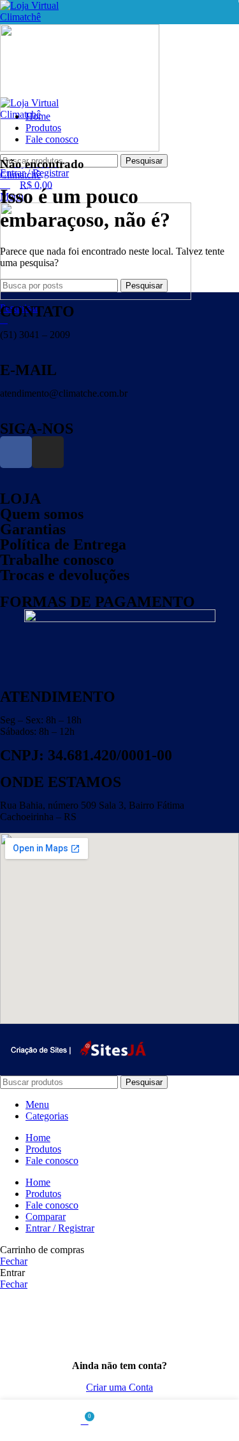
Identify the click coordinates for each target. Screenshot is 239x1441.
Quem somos (41, 514)
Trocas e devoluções (64, 575)
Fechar (13, 1261)
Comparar (45, 1216)
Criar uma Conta (119, 1387)
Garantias (33, 529)
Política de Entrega (63, 544)
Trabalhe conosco (57, 559)
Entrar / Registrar (59, 1228)
